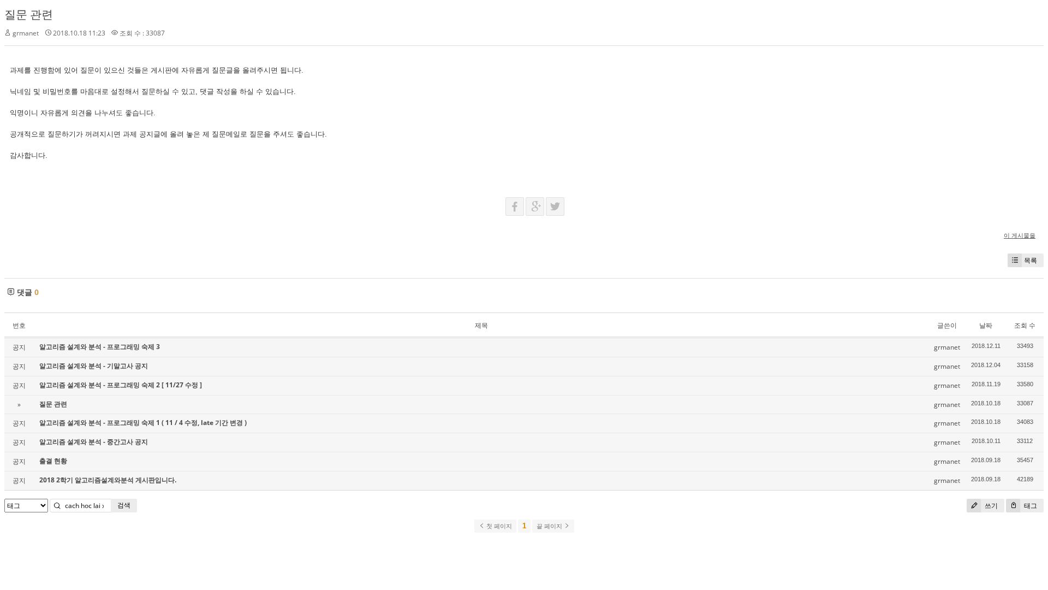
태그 (1029, 505)
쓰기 (990, 505)
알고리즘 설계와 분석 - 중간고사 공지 (93, 441)
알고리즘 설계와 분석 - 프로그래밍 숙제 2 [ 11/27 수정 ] (120, 385)
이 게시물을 (1019, 235)
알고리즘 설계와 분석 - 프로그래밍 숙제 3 (99, 346)
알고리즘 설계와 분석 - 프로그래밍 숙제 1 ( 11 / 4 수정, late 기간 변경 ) (143, 422)
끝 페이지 (550, 526)
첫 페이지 (498, 526)
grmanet (26, 33)
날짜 (985, 325)
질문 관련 (28, 14)
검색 (123, 505)
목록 (1030, 260)
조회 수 (1024, 325)
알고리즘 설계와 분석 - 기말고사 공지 (93, 365)
